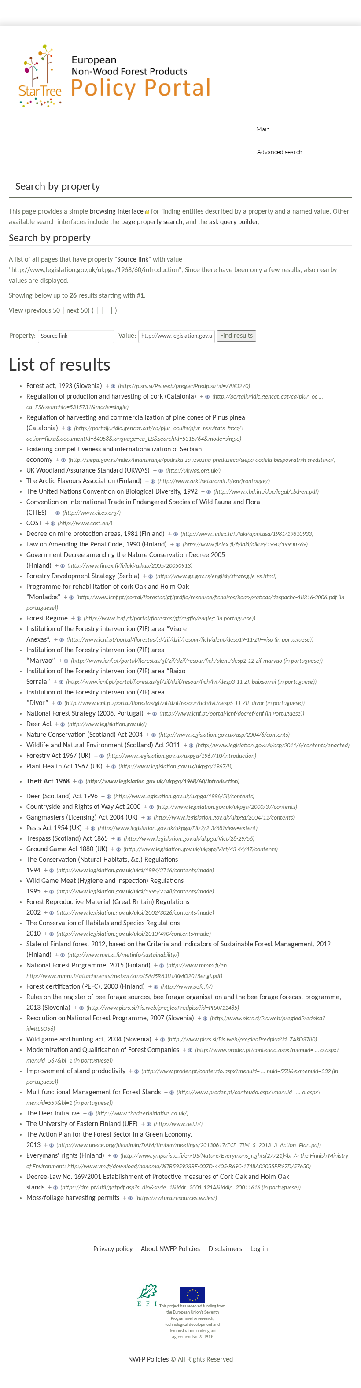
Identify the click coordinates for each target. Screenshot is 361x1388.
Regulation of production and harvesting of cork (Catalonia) (111, 396)
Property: (22, 336)
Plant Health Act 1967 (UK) (64, 766)
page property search (151, 222)
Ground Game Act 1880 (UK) (66, 849)
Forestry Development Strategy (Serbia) (83, 576)
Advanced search (279, 151)
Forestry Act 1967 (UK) (58, 756)
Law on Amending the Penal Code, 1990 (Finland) (96, 544)
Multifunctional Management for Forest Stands (93, 1092)
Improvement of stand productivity (75, 1071)
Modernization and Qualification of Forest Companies (102, 1050)
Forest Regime (47, 618)
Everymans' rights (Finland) (65, 1155)
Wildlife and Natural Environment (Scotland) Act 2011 (103, 745)
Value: (127, 336)
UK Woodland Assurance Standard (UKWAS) (88, 470)
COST (34, 523)
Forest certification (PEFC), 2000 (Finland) (85, 986)
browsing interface (117, 211)
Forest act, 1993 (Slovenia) (64, 386)
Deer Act (39, 724)
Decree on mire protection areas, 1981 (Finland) (95, 534)
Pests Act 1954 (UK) (54, 828)
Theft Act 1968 (48, 781)
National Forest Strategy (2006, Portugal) (85, 713)
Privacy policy (113, 1249)
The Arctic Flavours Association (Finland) (84, 481)
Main (263, 129)
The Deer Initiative (53, 1113)
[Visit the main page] (127, 76)
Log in (259, 1249)
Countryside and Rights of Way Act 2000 (83, 807)
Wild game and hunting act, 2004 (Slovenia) (88, 1039)
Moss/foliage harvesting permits (72, 1198)
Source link (132, 259)
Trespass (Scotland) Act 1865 (67, 838)
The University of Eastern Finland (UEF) (82, 1124)
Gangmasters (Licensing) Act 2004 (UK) (82, 817)
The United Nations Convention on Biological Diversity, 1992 (112, 491)
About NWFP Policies (170, 1249)
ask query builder (233, 222)
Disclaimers (225, 1249)
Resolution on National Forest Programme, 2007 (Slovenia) (110, 1018)
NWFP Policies (148, 1359)
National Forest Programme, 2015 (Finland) (88, 965)
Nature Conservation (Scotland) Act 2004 (84, 734)
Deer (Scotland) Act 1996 (62, 796)
